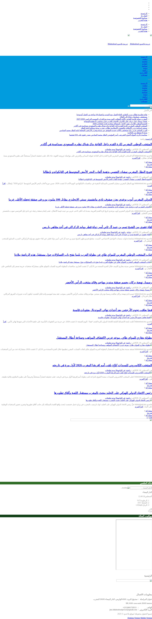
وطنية (144, 59)
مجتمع (144, 61)
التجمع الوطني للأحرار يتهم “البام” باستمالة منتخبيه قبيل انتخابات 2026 (120, 124)
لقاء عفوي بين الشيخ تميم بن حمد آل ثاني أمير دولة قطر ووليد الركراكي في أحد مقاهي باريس (97, 227)
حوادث (144, 64)
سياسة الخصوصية (140, 18)
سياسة (144, 66)
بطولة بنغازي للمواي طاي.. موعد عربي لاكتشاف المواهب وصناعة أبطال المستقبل (104, 337)
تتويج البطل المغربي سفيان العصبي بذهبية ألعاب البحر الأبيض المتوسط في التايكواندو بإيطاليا (97, 171)
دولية (145, 68)
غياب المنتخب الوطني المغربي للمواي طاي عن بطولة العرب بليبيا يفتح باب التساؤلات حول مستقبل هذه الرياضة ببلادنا (83, 254)
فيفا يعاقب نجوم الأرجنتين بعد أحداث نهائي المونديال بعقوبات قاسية (112, 310)
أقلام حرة (143, 73)
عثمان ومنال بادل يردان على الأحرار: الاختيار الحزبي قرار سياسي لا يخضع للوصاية (115, 121)
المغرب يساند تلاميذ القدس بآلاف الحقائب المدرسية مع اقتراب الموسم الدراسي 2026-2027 (112, 119)
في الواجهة (121, 149)
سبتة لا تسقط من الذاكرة (137, 133)
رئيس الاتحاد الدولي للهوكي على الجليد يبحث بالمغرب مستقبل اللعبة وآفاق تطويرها (103, 392)
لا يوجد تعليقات (111, 149)
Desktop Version (134, 618)
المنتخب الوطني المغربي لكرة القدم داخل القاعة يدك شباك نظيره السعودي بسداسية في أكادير (110, 126)
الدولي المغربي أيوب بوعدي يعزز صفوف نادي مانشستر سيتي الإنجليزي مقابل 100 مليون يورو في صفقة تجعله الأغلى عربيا (80, 199)
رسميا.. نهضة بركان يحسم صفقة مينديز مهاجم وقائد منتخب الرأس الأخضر (108, 282)
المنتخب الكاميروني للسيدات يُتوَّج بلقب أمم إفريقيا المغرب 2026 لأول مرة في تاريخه (102, 365)
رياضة (144, 70)
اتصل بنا (144, 16)
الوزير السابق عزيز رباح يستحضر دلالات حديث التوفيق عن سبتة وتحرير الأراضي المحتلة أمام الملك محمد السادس (103, 130)
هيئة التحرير (142, 20)
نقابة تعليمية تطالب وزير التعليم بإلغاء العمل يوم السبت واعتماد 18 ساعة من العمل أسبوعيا (112, 115)
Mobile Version (146, 618)
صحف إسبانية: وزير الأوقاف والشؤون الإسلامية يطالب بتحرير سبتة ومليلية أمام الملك (114, 128)
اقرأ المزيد (136, 158)
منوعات (144, 75)
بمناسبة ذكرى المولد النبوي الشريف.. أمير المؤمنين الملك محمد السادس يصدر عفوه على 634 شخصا (108, 135)
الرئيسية (144, 13)
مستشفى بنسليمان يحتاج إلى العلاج (133, 117)
